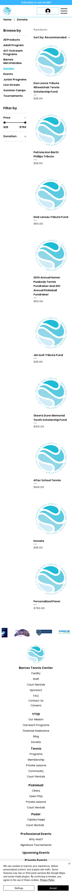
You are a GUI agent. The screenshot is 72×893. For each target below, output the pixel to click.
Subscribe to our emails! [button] (36, 2)
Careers (36, 705)
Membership (36, 760)
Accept (53, 888)
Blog (36, 736)
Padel (35, 814)
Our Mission (35, 719)
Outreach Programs (36, 725)
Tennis (36, 748)
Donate (36, 742)
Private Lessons (36, 765)
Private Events (36, 860)
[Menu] (64, 11)
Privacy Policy (47, 880)
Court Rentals (36, 685)
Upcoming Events (36, 853)
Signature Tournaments (36, 845)
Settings (19, 888)
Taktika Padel (36, 820)
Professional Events (36, 834)
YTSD (36, 714)
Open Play (36, 796)
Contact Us (35, 701)
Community (36, 771)
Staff (36, 679)
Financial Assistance (36, 731)
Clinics (36, 791)
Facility (36, 673)
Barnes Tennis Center (36, 668)
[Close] (67, 866)
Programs (36, 754)
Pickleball (35, 785)
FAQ (36, 696)
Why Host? (36, 839)
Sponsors (36, 690)
